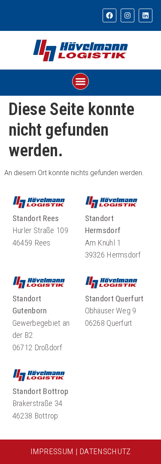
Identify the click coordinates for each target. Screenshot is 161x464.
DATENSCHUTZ (105, 451)
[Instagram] (127, 15)
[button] (80, 81)
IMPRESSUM (52, 451)
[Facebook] (109, 15)
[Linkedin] (145, 15)
